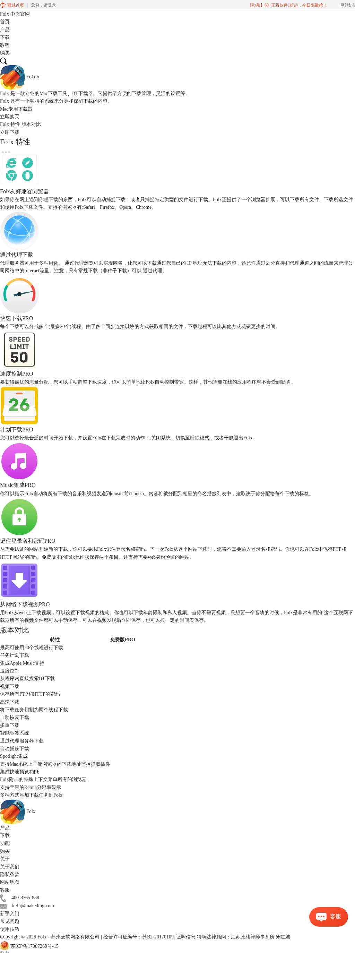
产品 (5, 29)
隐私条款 (9, 874)
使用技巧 (9, 929)
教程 (5, 45)
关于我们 (9, 866)
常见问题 (9, 921)
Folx (15, 14)
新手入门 (9, 913)
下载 (5, 37)
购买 (5, 52)
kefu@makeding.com (33, 905)
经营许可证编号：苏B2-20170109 (138, 936)
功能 (5, 843)
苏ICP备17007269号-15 (34, 946)
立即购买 (9, 116)
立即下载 (9, 132)
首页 (5, 21)
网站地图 (9, 882)
